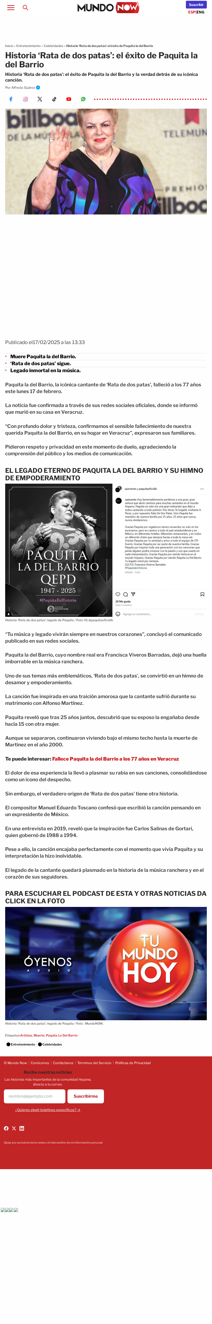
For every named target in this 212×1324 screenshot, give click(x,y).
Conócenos (40, 1063)
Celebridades (53, 46)
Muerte (39, 1035)
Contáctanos (63, 1063)
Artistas (26, 1035)
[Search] (25, 7)
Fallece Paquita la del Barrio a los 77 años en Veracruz (115, 759)
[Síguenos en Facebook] (6, 1128)
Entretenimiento (28, 46)
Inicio (9, 46)
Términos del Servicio (94, 1063)
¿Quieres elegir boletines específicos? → (47, 1110)
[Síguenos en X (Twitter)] (14, 1128)
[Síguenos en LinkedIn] (21, 1128)
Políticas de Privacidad (133, 1063)
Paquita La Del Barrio (62, 1035)
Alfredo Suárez (23, 87)
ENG (200, 12)
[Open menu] (11, 7)
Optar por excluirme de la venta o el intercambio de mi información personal (53, 1142)
